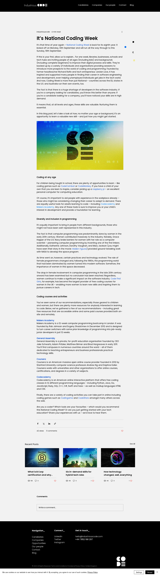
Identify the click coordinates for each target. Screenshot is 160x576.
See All (132, 444)
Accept (149, 572)
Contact (36, 549)
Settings (139, 572)
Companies (38, 540)
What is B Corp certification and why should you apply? (39, 473)
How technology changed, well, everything (118, 473)
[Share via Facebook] (38, 424)
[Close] (157, 572)
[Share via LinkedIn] (49, 424)
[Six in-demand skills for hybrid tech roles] (80, 457)
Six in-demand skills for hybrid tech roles (78, 473)
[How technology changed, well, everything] (118, 457)
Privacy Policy (92, 572)
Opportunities (39, 543)
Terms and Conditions (59, 566)
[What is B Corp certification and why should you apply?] (42, 457)
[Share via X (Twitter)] (43, 424)
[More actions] (122, 31)
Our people (37, 546)
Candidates (37, 537)
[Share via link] (55, 424)
